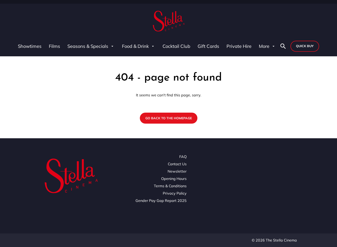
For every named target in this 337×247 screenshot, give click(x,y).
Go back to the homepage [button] (168, 118)
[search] (283, 46)
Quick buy (305, 46)
